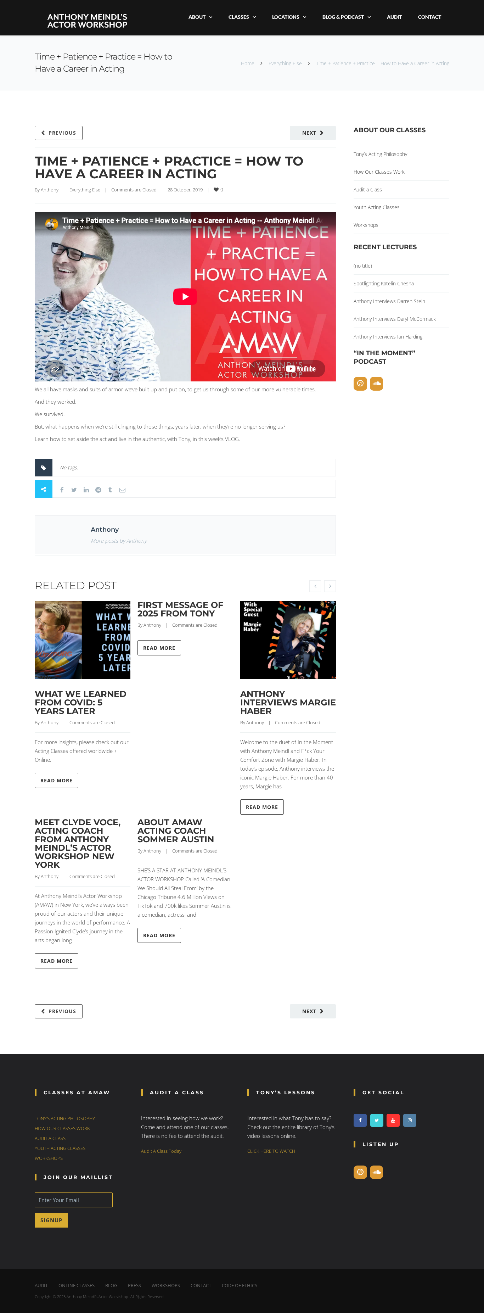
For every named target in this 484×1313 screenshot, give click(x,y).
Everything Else (285, 63)
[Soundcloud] (376, 384)
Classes (239, 17)
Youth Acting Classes (377, 207)
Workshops (366, 225)
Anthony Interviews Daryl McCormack (395, 318)
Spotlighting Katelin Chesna (384, 283)
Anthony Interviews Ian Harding (388, 336)
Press (134, 1285)
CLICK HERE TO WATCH (271, 1151)
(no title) (363, 265)
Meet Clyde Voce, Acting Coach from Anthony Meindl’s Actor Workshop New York (77, 843)
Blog (111, 1285)
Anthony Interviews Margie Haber (288, 702)
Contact (429, 17)
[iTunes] (360, 384)
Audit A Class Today (161, 1151)
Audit (394, 17)
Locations (285, 17)
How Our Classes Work (379, 171)
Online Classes (76, 1285)
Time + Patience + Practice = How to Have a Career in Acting (169, 167)
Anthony (49, 189)
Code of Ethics (239, 1285)
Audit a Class (368, 189)
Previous (62, 132)
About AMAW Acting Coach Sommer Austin (175, 830)
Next (309, 132)
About (197, 17)
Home (247, 63)
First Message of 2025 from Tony (180, 609)
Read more (56, 780)
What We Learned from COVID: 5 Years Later (80, 702)
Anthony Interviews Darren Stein (389, 301)
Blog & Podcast (343, 17)
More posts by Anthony (119, 540)
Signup (51, 1220)
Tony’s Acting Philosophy (380, 154)
